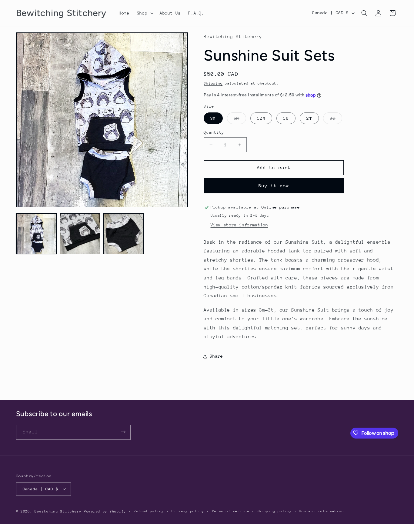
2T (309, 118)
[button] (144, 13)
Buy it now (274, 185)
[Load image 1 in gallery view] (36, 234)
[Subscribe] (123, 432)
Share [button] (216, 356)
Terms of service (230, 511)
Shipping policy (274, 511)
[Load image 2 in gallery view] (80, 234)
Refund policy (149, 511)
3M (213, 118)
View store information (239, 224)
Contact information (321, 511)
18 (286, 118)
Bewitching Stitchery (58, 511)
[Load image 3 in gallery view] (123, 234)
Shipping (213, 83)
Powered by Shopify (105, 511)
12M (261, 118)
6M (240, 119)
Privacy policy (188, 511)
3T (336, 119)
